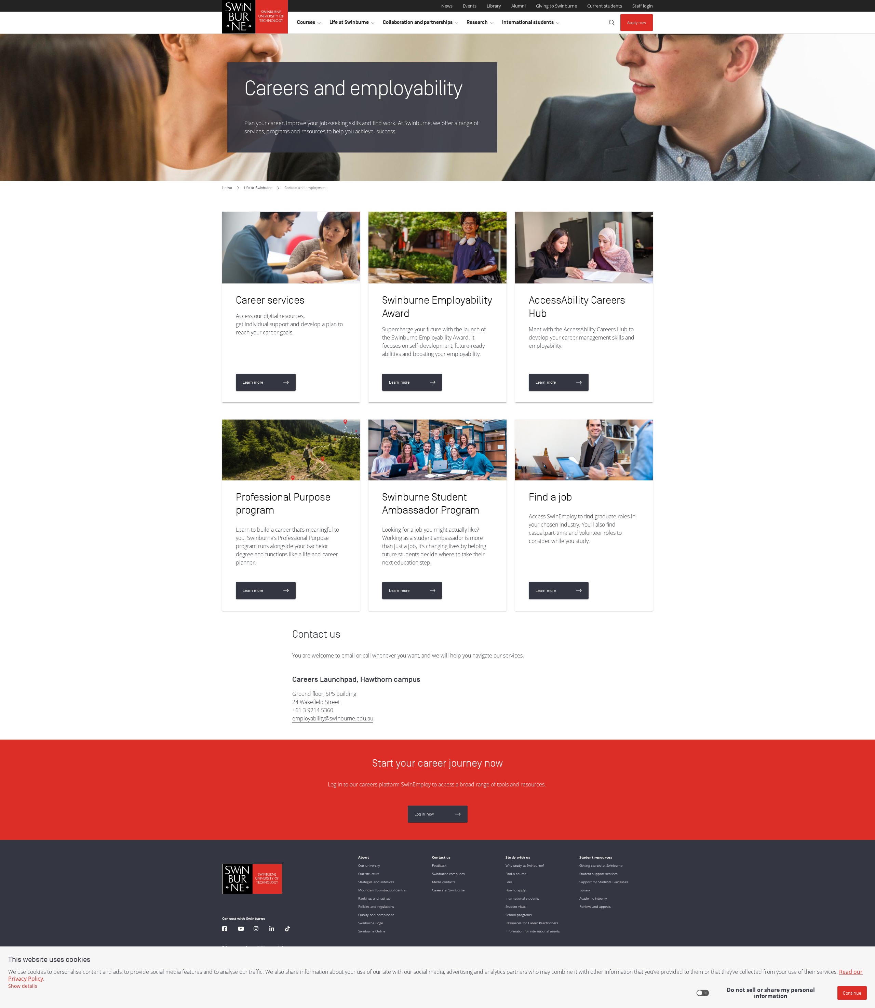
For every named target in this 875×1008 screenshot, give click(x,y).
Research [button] (480, 24)
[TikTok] (287, 929)
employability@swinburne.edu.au (332, 718)
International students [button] (531, 24)
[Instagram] (256, 929)
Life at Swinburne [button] (352, 24)
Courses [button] (309, 24)
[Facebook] (224, 929)
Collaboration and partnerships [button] (420, 24)
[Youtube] (241, 929)
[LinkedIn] (271, 929)
